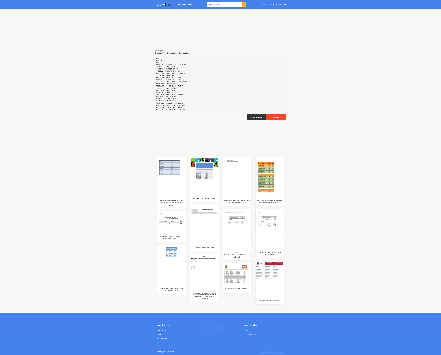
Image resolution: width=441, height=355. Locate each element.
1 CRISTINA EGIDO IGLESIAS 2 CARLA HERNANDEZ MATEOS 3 (237, 201)
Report (277, 117)
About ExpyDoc (162, 338)
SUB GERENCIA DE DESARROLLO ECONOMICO (269, 253)
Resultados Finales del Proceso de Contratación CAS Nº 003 (270, 201)
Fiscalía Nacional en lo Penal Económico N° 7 (171, 289)
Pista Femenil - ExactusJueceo (237, 288)
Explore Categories (163, 330)
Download (257, 117)
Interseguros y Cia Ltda (204, 248)
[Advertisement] (220, 30)
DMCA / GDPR (272, 352)
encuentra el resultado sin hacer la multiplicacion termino (204, 296)
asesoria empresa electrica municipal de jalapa (171, 237)
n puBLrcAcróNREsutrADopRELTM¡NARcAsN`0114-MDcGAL (237, 254)
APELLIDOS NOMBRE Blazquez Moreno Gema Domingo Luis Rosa (171, 202)
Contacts (160, 342)
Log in (246, 330)
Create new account (251, 334)
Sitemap (159, 334)
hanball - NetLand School (204, 198)
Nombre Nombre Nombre (270, 301)
